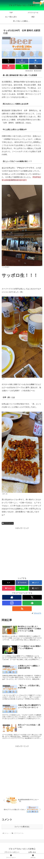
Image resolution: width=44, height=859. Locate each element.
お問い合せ (32, 852)
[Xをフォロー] (32, 597)
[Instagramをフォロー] (12, 603)
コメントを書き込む (22, 826)
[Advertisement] (22, 552)
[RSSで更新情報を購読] (22, 608)
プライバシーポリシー (11, 852)
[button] (35, 66)
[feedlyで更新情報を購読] (32, 603)
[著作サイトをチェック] (12, 597)
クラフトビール (8, 523)
